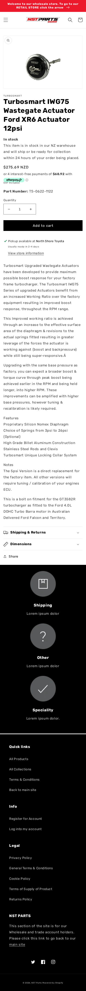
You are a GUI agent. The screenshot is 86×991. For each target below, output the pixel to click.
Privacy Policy (20, 858)
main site (17, 944)
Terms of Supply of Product (30, 889)
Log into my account (25, 829)
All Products (18, 759)
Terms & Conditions (24, 780)
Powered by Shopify (53, 983)
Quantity (9, 200)
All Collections (20, 769)
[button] (6, 20)
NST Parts (36, 983)
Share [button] (13, 556)
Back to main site (22, 790)
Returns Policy (20, 899)
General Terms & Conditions (31, 868)
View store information (26, 253)
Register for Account (25, 819)
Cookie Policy (20, 879)
